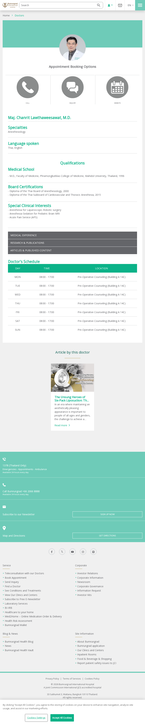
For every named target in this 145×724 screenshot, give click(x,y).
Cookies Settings (36, 717)
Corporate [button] (81, 565)
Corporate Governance (90, 586)
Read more (60, 425)
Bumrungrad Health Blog (19, 641)
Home (6, 15)
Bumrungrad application (91, 645)
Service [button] (7, 565)
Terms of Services (72, 678)
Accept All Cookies (62, 717)
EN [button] (129, 5)
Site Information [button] (84, 633)
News (8, 645)
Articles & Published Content (31, 250)
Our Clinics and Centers (90, 650)
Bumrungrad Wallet (16, 625)
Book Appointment (16, 577)
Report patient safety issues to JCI (96, 663)
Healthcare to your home (19, 612)
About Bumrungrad (88, 641)
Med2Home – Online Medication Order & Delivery (33, 616)
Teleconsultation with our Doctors (24, 573)
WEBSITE (117, 103)
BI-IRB (8, 607)
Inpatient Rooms (86, 654)
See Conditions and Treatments (23, 590)
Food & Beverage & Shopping (94, 658)
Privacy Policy (52, 678)
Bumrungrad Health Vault (19, 650)
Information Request (89, 590)
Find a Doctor (13, 586)
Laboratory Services (16, 603)
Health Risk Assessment (18, 620)
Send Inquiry (12, 582)
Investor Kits (84, 595)
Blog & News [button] (10, 633)
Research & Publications (27, 242)
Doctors (19, 15)
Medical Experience (23, 235)
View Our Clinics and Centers (21, 595)
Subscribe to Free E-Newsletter (22, 599)
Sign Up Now (107, 514)
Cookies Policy (92, 678)
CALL (28, 103)
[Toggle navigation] (140, 5)
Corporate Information (90, 577)
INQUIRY (72, 103)
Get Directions (107, 535)
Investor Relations (87, 573)
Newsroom (83, 582)
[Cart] (120, 5)
